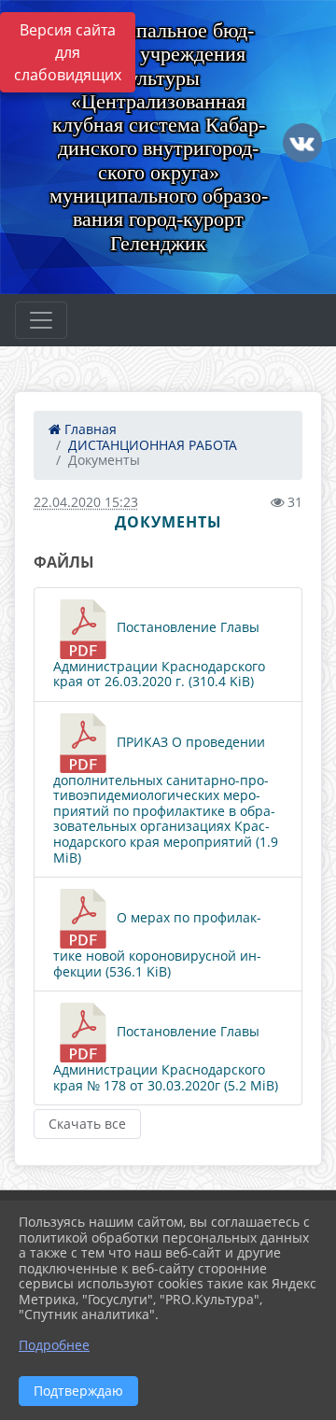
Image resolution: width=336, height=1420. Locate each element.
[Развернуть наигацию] (41, 320)
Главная (89, 429)
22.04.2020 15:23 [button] (86, 502)
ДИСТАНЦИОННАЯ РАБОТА (152, 445)
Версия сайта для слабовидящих (67, 52)
